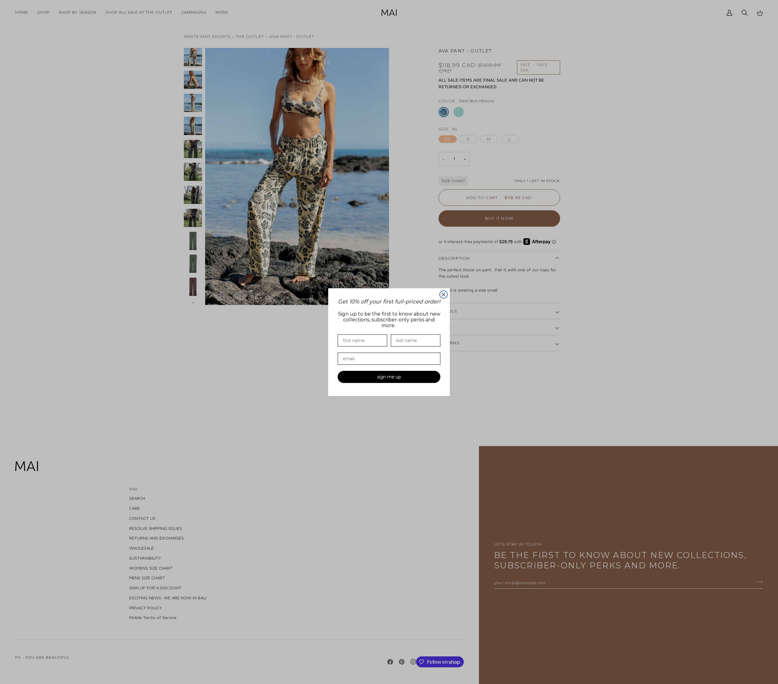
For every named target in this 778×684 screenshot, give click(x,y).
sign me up (389, 377)
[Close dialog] (443, 294)
